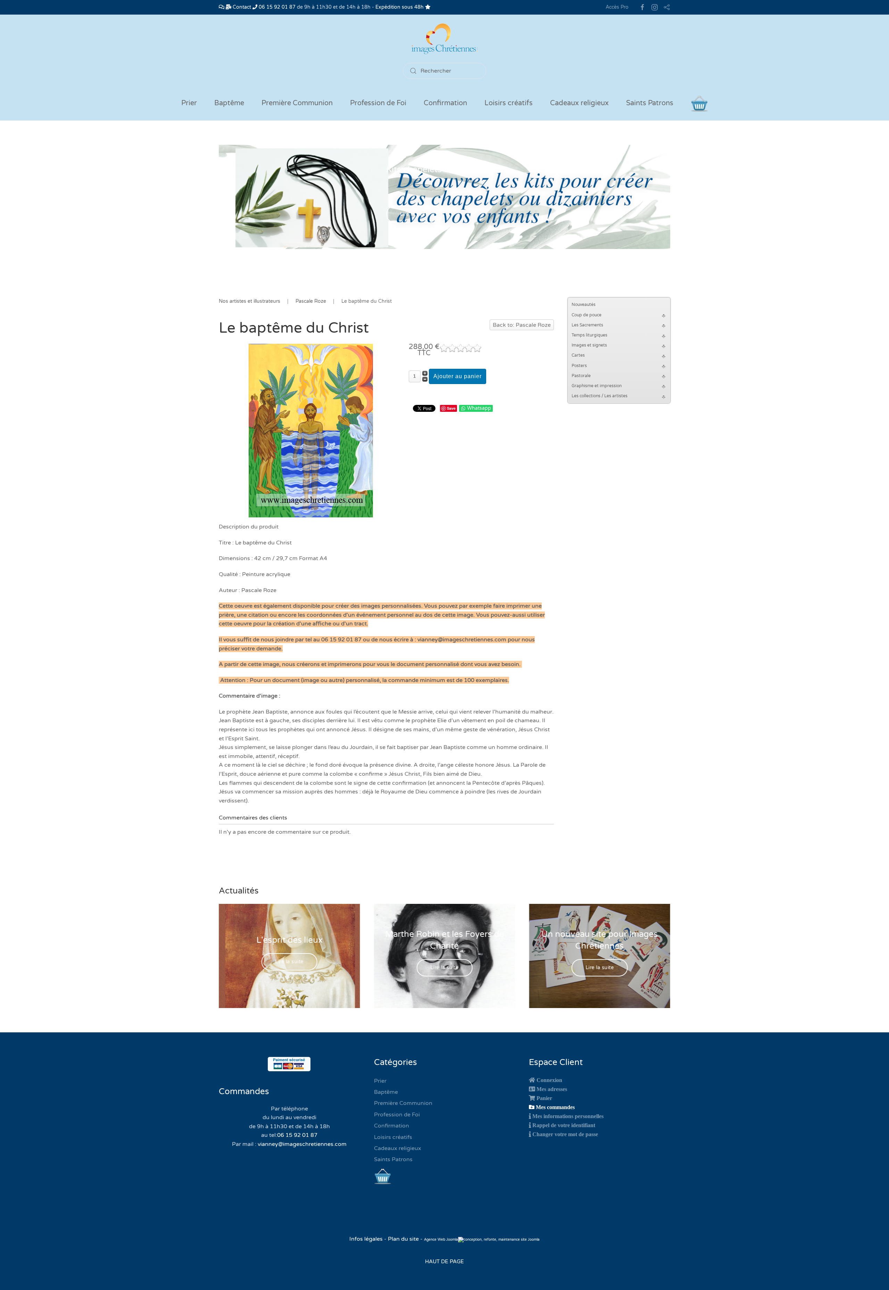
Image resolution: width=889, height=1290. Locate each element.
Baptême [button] (229, 103)
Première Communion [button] (297, 103)
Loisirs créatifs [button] (508, 103)
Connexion (549, 1080)
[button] (664, 315)
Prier (189, 103)
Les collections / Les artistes (600, 395)
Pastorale (581, 375)
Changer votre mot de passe (565, 1134)
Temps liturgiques (589, 335)
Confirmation (391, 1125)
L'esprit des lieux (289, 940)
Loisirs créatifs (393, 1137)
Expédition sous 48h (400, 7)
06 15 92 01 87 (276, 7)
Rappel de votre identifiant (563, 1125)
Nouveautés (584, 304)
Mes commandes (555, 1107)
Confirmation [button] (445, 103)
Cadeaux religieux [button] (579, 103)
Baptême (386, 1092)
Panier (544, 1098)
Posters (579, 365)
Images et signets (589, 345)
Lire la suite (414, 214)
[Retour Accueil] (444, 39)
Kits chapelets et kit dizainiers (444, 170)
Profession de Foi (397, 1114)
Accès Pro (617, 7)
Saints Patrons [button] (649, 103)
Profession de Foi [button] (378, 103)
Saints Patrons (393, 1159)
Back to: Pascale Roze (522, 325)
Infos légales (366, 1238)
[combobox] (444, 71)
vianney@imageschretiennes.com (302, 1144)
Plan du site (403, 1238)
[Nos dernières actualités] (221, 7)
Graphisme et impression (597, 385)
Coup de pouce (586, 315)
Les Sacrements (587, 325)
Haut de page (444, 1261)
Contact (241, 7)
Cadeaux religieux (397, 1148)
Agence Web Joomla (441, 1240)
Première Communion (403, 1103)
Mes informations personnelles (568, 1116)
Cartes (578, 355)
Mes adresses (552, 1089)
